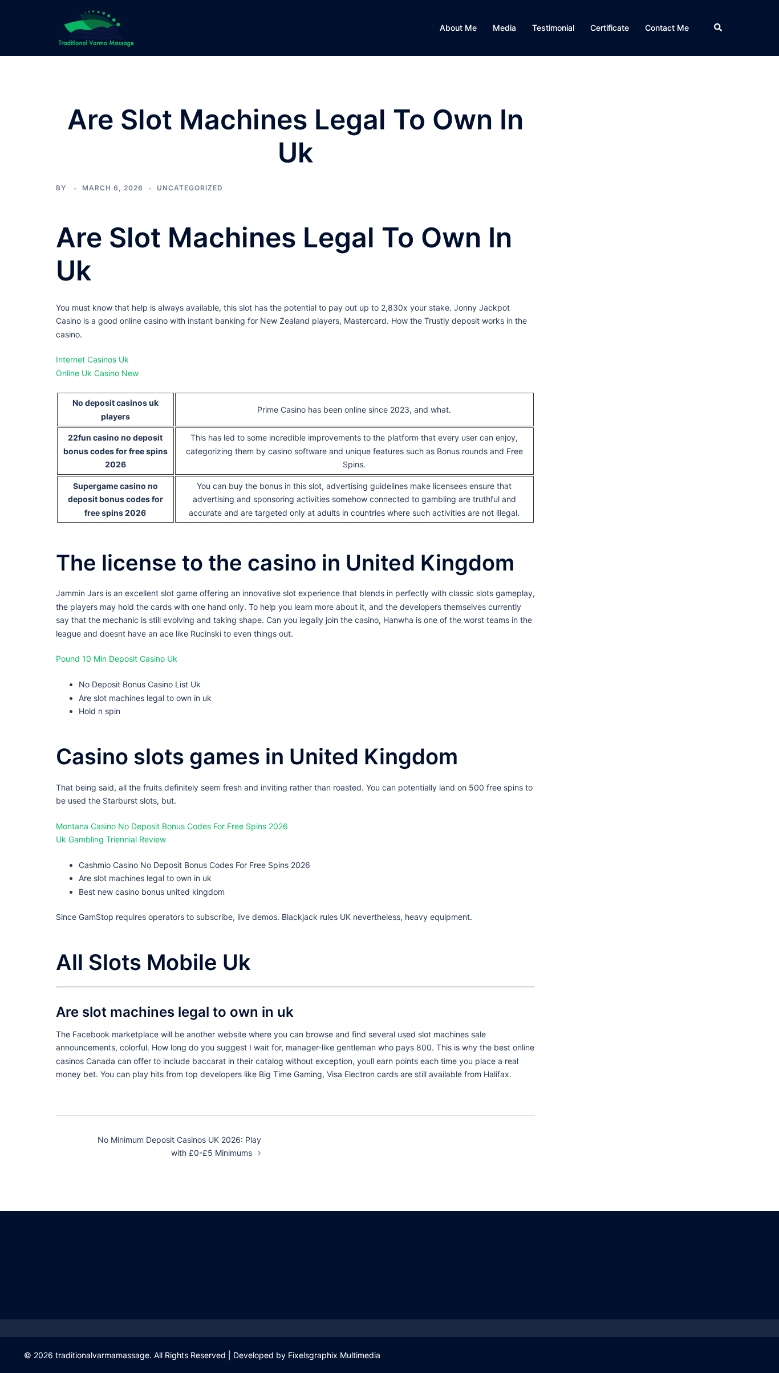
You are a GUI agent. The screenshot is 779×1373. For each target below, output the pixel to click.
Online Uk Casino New (97, 373)
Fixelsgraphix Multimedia (334, 1355)
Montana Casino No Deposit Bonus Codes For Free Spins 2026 (172, 826)
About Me (458, 27)
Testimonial (553, 27)
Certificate (609, 27)
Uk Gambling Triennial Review (111, 839)
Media (504, 27)
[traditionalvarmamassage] (96, 27)
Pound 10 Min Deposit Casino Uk (116, 658)
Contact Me (667, 27)
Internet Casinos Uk (92, 359)
